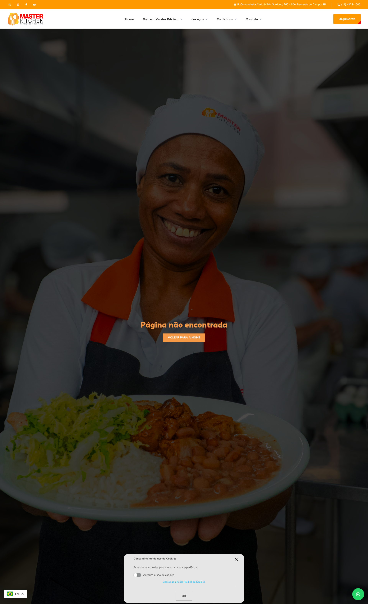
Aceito (137, 575)
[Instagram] (10, 5)
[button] (347, 19)
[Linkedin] (18, 5)
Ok (184, 596)
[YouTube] (34, 5)
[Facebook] (26, 5)
